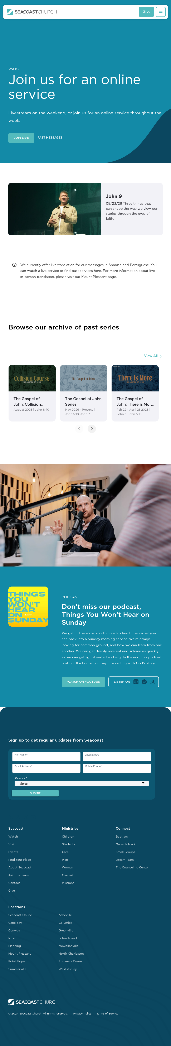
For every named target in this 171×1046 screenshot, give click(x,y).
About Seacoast (19, 867)
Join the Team (18, 875)
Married (67, 875)
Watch (13, 836)
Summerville (17, 969)
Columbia (65, 923)
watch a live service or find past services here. (64, 271)
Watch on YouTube (83, 682)
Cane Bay (15, 923)
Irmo (11, 938)
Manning (14, 946)
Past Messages (50, 137)
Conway (14, 930)
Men (65, 860)
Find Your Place (19, 860)
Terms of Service (107, 1013)
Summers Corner (71, 961)
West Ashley (68, 969)
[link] (32, 393)
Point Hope (16, 961)
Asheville (65, 915)
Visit (11, 844)
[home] (32, 12)
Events (13, 852)
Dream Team (125, 860)
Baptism (122, 836)
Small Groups (125, 852)
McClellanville (68, 946)
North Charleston (71, 953)
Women (67, 867)
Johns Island (68, 938)
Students (68, 844)
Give (146, 12)
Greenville (66, 930)
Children (68, 836)
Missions (68, 883)
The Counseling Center (132, 867)
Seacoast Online (20, 915)
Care (65, 852)
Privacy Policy (82, 1013)
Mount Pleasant (19, 953)
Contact (14, 883)
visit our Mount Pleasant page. (92, 277)
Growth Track (126, 844)
